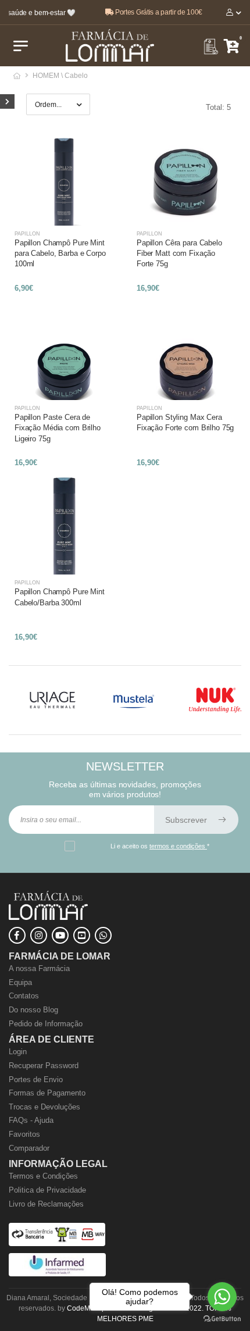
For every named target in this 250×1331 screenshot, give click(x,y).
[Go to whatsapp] (222, 1296)
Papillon (27, 234)
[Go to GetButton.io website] (222, 1319)
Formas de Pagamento (47, 1093)
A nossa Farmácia (39, 968)
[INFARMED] (57, 1273)
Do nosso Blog (33, 1009)
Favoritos (24, 1134)
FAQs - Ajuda (31, 1120)
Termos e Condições (43, 1176)
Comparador (29, 1148)
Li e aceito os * (159, 846)
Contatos (24, 995)
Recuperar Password (43, 1065)
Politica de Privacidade (47, 1190)
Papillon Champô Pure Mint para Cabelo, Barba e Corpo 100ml (60, 253)
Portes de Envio (36, 1079)
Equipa (20, 982)
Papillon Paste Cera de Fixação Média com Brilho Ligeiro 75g (58, 428)
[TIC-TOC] (81, 935)
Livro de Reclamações (46, 1204)
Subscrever (187, 820)
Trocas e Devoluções (44, 1106)
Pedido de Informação (46, 1023)
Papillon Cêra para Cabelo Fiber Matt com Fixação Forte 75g (179, 253)
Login (18, 1051)
